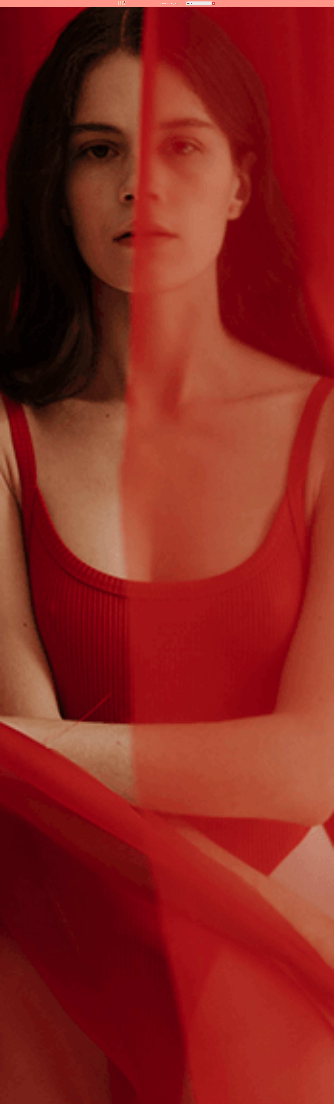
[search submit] (213, 3)
